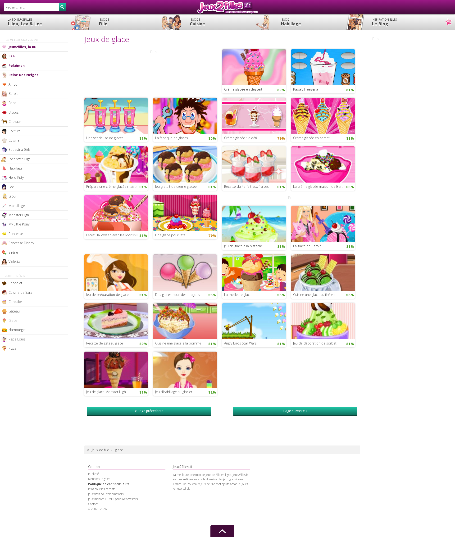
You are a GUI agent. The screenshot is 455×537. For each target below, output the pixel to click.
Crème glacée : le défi (240, 138)
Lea (12, 56)
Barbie (13, 93)
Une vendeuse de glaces (104, 138)
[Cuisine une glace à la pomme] (185, 320)
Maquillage (17, 205)
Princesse (16, 233)
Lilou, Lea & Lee (25, 22)
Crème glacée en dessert (243, 89)
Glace (13, 320)
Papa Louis (17, 339)
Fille (104, 22)
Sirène (13, 252)
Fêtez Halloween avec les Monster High (116, 235)
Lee (11, 187)
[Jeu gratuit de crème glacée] (185, 163)
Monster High (19, 215)
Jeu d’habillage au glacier (173, 392)
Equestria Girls (20, 149)
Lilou (12, 196)
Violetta (14, 261)
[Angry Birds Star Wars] (254, 320)
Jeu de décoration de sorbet (315, 343)
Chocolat (15, 283)
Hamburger (17, 329)
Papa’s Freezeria (305, 89)
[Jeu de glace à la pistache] (254, 223)
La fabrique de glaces (171, 138)
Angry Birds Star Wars (240, 343)
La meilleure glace (237, 294)
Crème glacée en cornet (311, 138)
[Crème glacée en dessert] (254, 66)
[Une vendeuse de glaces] (116, 115)
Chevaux (15, 121)
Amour (14, 84)
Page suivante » (295, 410)
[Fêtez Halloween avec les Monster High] (116, 212)
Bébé (13, 103)
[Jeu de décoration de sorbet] (323, 320)
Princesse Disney (21, 243)
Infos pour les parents (101, 489)
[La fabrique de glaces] (185, 115)
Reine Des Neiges (23, 75)
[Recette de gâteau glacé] (116, 320)
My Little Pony (19, 224)
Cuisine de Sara (20, 292)
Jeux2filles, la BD (22, 47)
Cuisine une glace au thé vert (315, 294)
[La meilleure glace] (254, 272)
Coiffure (14, 131)
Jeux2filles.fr (227, 7)
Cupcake (15, 301)
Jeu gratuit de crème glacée (176, 186)
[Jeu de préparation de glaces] (116, 272)
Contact (93, 504)
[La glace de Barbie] (323, 223)
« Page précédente (149, 410)
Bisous (14, 112)
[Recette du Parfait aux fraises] (254, 163)
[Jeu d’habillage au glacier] (185, 369)
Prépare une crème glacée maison (112, 186)
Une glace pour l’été (170, 235)
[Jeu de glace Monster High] (116, 369)
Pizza (12, 348)
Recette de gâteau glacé (104, 343)
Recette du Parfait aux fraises (246, 186)
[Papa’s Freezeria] (323, 66)
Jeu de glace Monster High (106, 392)
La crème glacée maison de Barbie (319, 186)
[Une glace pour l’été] (185, 212)
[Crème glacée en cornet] (323, 115)
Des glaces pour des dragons (177, 294)
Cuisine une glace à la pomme (178, 343)
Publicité (93, 474)
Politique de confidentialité (109, 484)
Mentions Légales (99, 479)
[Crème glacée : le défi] (254, 115)
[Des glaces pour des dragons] (185, 272)
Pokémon (17, 65)
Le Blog (384, 22)
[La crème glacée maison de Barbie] (323, 163)
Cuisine (197, 22)
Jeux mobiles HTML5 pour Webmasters (113, 499)
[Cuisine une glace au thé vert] (323, 272)
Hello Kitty (16, 177)
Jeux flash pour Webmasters (105, 494)
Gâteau (14, 311)
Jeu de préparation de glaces (108, 294)
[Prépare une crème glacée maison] (116, 163)
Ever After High (20, 159)
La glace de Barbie (307, 246)
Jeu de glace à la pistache (243, 246)
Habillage (291, 22)
